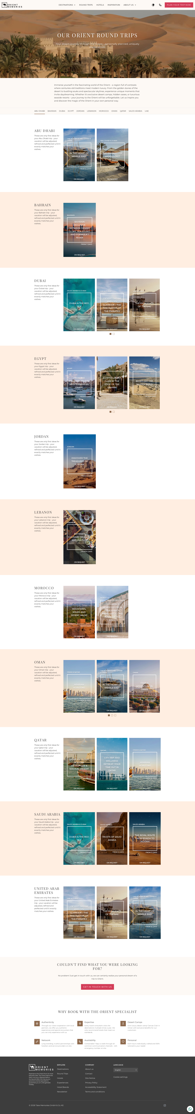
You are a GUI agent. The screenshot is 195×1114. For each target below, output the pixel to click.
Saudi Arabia (135, 111)
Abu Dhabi (39, 111)
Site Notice (90, 1078)
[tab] (110, 334)
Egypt (71, 111)
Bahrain (52, 111)
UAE (147, 111)
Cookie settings (120, 1077)
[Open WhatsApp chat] (190, 1109)
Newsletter (62, 1092)
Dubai (62, 111)
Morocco (104, 111)
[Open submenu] (75, 5)
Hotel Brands (63, 1087)
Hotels (100, 5)
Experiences (62, 1083)
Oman (114, 111)
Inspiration (114, 5)
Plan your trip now (179, 5)
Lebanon (91, 111)
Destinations (66, 5)
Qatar (123, 111)
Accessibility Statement (96, 1087)
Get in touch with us (97, 987)
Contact (88, 1074)
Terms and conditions (95, 1092)
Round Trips (86, 5)
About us (128, 5)
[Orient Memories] (29, 5)
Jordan (80, 111)
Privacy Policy (91, 1083)
